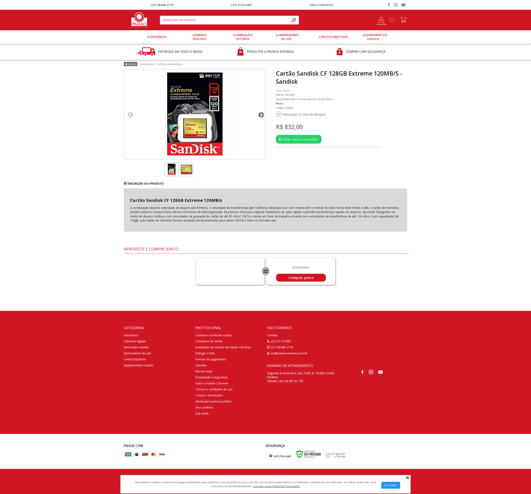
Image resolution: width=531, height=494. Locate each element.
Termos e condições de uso (214, 389)
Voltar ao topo (523, 490)
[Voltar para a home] (139, 19)
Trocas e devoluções (209, 395)
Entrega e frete (205, 353)
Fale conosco (321, 5)
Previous (129, 114)
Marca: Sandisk (285, 95)
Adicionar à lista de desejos (304, 114)
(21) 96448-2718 (162, 5)
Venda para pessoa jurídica (213, 401)
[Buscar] (294, 20)
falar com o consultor (300, 139)
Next (260, 114)
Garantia (201, 365)
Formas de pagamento (210, 359)
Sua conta (201, 413)
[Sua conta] (380, 20)
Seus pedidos (204, 407)
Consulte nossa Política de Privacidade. (276, 486)
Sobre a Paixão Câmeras (211, 383)
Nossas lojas (204, 371)
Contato (272, 335)
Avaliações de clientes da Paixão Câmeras (223, 347)
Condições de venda (208, 341)
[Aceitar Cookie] (390, 485)
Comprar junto (301, 277)
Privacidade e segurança (211, 377)
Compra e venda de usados (213, 335)
